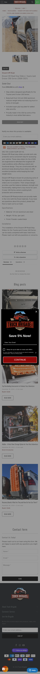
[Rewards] (5, 669)
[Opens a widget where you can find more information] (32, 670)
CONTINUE (20, 359)
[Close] (36, 311)
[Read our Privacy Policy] (36, 352)
